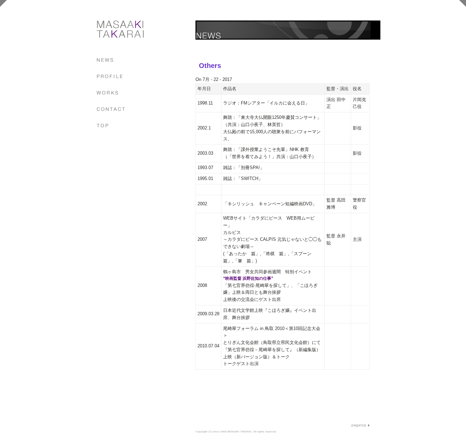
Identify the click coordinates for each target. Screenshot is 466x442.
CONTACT (111, 109)
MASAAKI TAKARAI (120, 29)
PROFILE (110, 76)
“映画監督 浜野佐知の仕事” (248, 278)
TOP (102, 125)
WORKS (107, 93)
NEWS (105, 60)
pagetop (360, 425)
